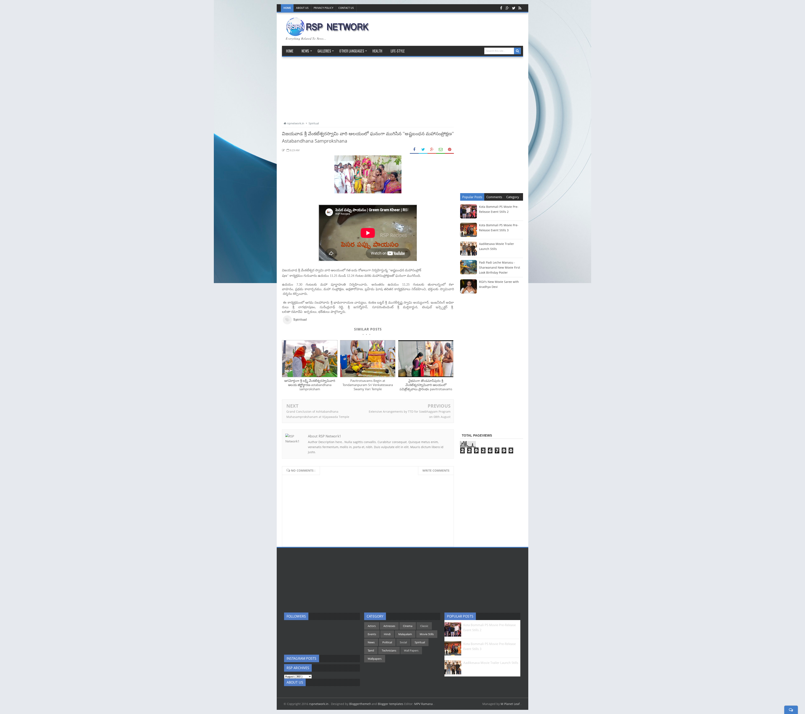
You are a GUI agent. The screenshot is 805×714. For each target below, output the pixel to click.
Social (403, 642)
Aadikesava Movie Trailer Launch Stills (490, 663)
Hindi (387, 634)
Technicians (389, 650)
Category (512, 197)
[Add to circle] (507, 8)
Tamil (371, 650)
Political (387, 642)
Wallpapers (375, 659)
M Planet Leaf (511, 704)
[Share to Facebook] (414, 150)
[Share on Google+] (431, 150)
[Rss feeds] (520, 8)
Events (372, 634)
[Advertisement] (368, 91)
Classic (424, 626)
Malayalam (405, 634)
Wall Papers (411, 650)
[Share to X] (423, 150)
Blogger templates (390, 704)
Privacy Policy (323, 8)
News (371, 642)
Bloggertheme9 (360, 704)
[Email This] (440, 150)
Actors (372, 626)
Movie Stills (427, 634)
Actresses (389, 626)
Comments (494, 197)
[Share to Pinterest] (449, 150)
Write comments (435, 470)
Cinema (407, 626)
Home (287, 8)
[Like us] (501, 8)
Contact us (346, 8)
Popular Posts (472, 197)
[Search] (517, 51)
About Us (302, 8)
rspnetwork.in (319, 704)
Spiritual (300, 319)
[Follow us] (513, 8)
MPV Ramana (424, 704)
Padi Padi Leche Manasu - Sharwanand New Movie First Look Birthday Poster (499, 267)
